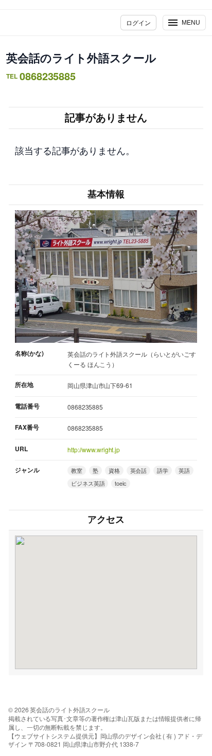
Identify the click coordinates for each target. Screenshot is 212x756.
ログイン (138, 22)
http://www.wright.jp (93, 449)
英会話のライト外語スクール (81, 57)
